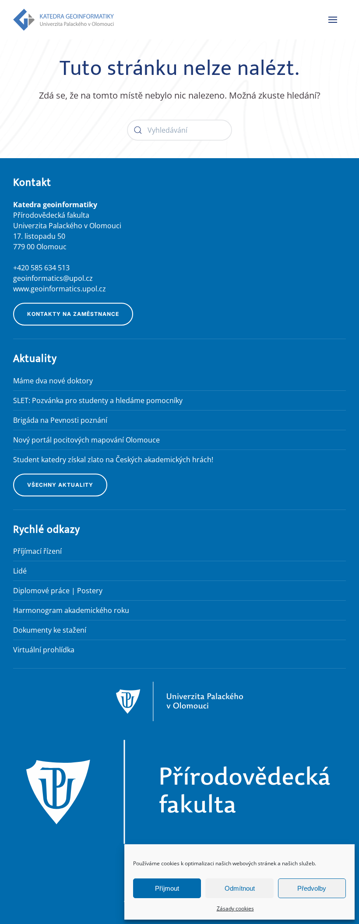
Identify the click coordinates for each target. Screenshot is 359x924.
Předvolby (311, 888)
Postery (89, 590)
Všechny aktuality (60, 484)
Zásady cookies (235, 908)
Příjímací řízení (37, 551)
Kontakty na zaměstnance (73, 314)
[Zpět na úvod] (63, 19)
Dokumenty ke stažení (49, 630)
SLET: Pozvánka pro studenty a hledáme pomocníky (98, 400)
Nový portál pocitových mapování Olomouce (86, 440)
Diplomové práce (41, 590)
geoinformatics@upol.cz (53, 278)
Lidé (20, 571)
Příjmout (167, 888)
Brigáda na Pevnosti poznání (60, 420)
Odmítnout (240, 888)
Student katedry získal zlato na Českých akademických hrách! (113, 459)
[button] (332, 20)
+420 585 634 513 (41, 268)
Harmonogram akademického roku (71, 610)
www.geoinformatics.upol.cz (59, 289)
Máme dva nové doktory (53, 381)
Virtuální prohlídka (43, 650)
